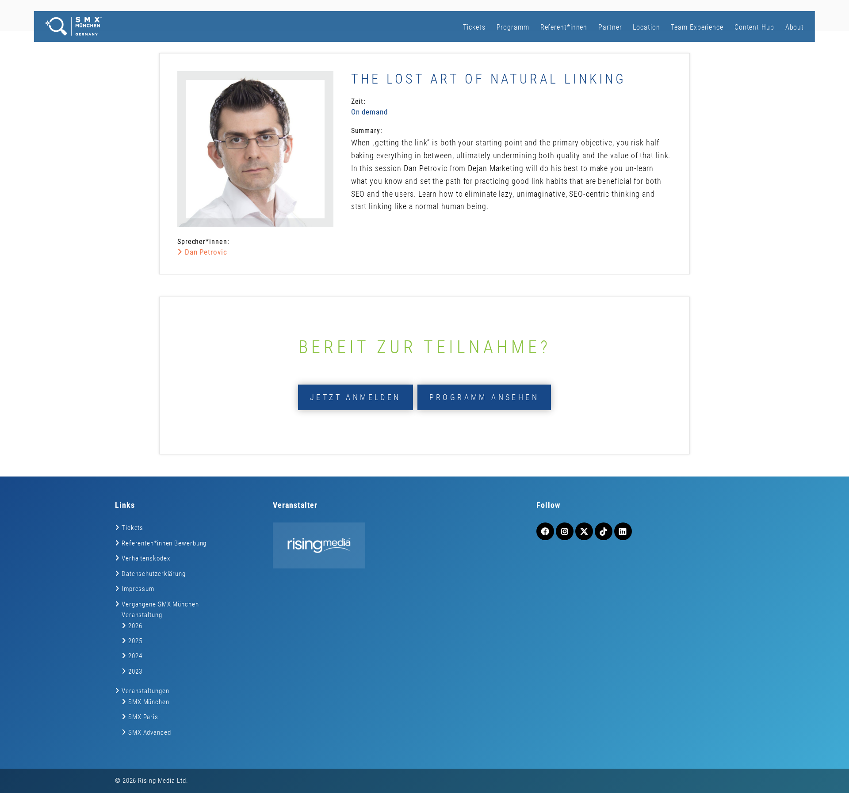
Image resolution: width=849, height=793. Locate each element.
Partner (610, 27)
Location (646, 27)
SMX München (148, 702)
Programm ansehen (484, 397)
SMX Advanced (149, 732)
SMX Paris (143, 717)
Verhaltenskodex (146, 558)
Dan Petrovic (205, 252)
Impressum (138, 589)
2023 (135, 671)
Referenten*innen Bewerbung (164, 543)
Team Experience (697, 27)
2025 (135, 641)
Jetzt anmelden (355, 397)
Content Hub (754, 27)
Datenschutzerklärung (154, 574)
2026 (135, 626)
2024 (135, 656)
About (794, 27)
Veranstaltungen (145, 691)
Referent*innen (564, 27)
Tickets (474, 27)
